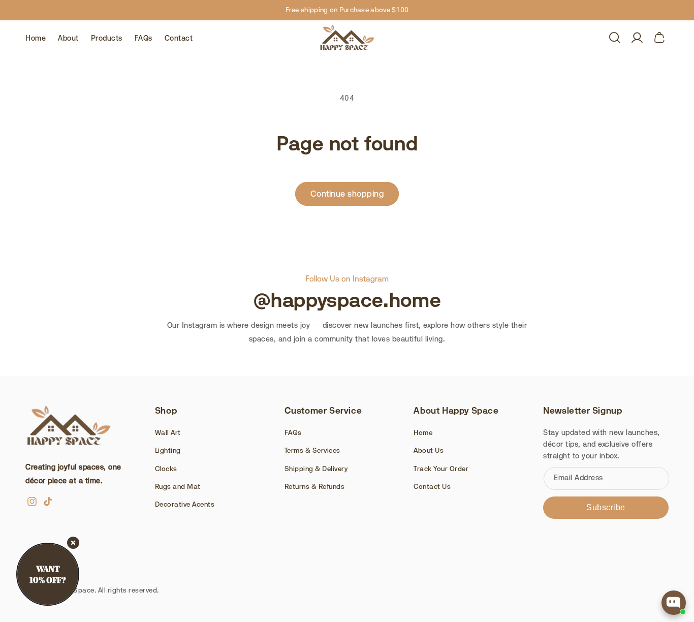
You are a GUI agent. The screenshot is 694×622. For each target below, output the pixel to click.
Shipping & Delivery (316, 468)
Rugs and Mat (178, 486)
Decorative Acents (185, 504)
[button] (615, 37)
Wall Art (168, 432)
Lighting (168, 450)
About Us (429, 450)
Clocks (166, 468)
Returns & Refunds (315, 486)
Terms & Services (312, 450)
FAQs (293, 432)
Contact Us (432, 486)
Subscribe (605, 507)
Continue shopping (347, 193)
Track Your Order (441, 468)
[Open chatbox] (673, 602)
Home (423, 432)
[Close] (73, 543)
